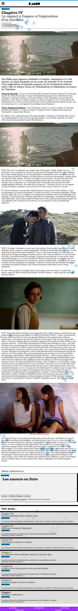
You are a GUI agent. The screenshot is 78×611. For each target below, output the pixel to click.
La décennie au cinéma (12, 25)
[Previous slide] (1, 488)
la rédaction (39, 608)
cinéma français (16, 496)
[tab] (26, 503)
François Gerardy (10, 24)
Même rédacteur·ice (13, 471)
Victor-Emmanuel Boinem (25, 534)
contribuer (65, 608)
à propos (13, 608)
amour (4, 496)
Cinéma (6, 9)
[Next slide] (75, 488)
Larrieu (27, 496)
